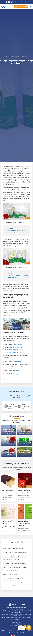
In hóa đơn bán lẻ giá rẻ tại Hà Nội (11, 559)
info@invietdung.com (14, 374)
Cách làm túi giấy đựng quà (7, 522)
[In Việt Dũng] (3, 6)
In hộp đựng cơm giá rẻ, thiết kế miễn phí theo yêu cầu (17, 277)
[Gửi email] (12, 408)
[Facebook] (6, 2)
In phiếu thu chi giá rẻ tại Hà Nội (18, 556)
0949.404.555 (7, 350)
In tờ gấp (23, 567)
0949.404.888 (17, 352)
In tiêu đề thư (6, 571)
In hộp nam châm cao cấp (18, 548)
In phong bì (6, 567)
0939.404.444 (24, 347)
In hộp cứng (19, 582)
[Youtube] (9, 2)
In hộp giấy (14, 571)
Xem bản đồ (10, 341)
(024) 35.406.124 (19, 632)
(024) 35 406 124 (16, 370)
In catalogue (22, 571)
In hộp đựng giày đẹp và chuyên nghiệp (8, 492)
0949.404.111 (12, 406)
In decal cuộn (6, 585)
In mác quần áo (7, 574)
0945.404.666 (17, 350)
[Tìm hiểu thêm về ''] (6, 378)
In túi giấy (14, 585)
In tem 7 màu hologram (8, 578)
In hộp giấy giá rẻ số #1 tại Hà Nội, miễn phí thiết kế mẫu (16, 232)
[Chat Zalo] (10, 408)
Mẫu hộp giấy (23, 57)
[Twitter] (12, 2)
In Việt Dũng (6, 303)
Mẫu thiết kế (15, 57)
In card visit (6, 582)
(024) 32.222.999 (16, 344)
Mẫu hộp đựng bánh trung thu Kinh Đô (24, 492)
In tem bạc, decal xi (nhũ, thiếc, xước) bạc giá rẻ (14, 552)
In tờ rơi (12, 582)
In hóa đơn (5, 556)
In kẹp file (15, 574)
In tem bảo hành (20, 578)
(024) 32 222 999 (21, 7)
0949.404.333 (14, 347)
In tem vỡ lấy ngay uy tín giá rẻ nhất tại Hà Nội (14, 563)
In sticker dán (6, 548)
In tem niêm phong (15, 567)
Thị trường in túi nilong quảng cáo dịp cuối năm (24, 523)
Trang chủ (8, 57)
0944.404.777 (7, 352)
